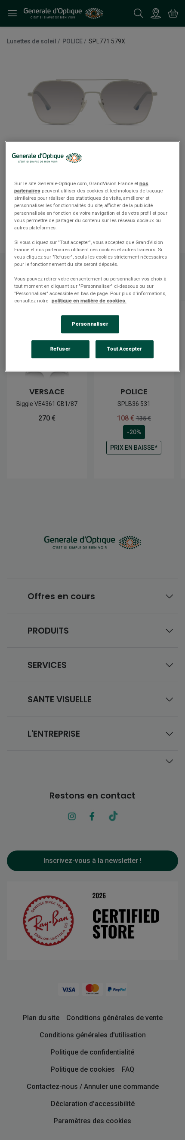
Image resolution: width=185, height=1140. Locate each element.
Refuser (60, 349)
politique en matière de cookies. (89, 301)
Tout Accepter (124, 349)
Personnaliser (90, 324)
